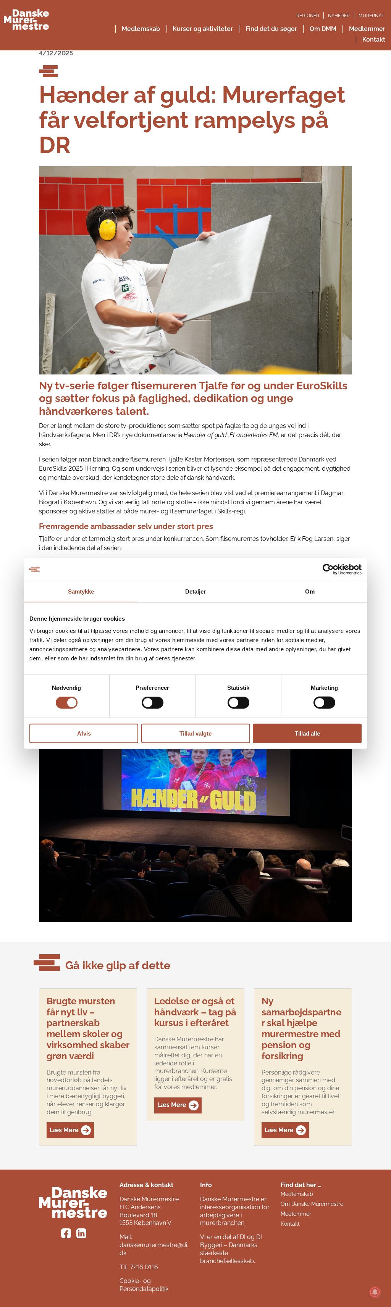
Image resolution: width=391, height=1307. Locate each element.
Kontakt (290, 1224)
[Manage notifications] (375, 1292)
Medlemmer (296, 1214)
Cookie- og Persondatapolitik (144, 1284)
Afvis (84, 733)
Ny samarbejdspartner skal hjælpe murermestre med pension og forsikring (301, 1029)
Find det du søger (271, 28)
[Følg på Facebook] (67, 1234)
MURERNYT (371, 15)
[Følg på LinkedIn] (82, 1234)
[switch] (152, 703)
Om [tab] (310, 591)
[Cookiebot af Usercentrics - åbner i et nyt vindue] (328, 569)
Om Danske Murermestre (312, 1204)
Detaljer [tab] (195, 591)
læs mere (64, 1130)
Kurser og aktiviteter (203, 28)
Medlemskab (141, 28)
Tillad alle (307, 733)
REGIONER (307, 15)
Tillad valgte (195, 733)
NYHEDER (339, 15)
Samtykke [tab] (81, 591)
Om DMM (323, 28)
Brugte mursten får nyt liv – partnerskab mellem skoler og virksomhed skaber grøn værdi (88, 1029)
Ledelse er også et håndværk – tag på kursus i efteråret (195, 1012)
